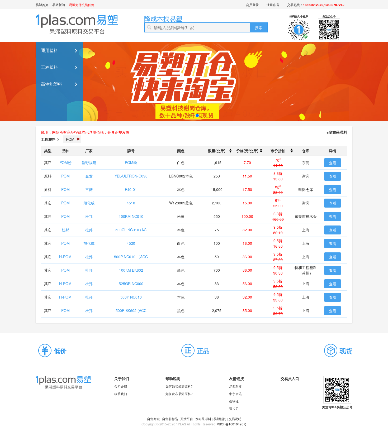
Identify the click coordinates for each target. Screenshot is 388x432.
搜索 (258, 27)
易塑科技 (235, 386)
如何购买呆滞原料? (179, 386)
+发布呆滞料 (337, 132)
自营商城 (153, 418)
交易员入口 (290, 378)
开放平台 (186, 418)
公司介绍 (120, 386)
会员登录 (252, 4)
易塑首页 (42, 4)
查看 (332, 162)
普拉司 (234, 408)
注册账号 (273, 4)
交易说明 (235, 418)
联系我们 (120, 393)
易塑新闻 (58, 4)
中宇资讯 (235, 393)
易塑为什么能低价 (81, 4)
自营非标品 (170, 418)
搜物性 (234, 401)
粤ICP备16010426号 (232, 424)
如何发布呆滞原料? (179, 393)
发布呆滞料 (203, 418)
